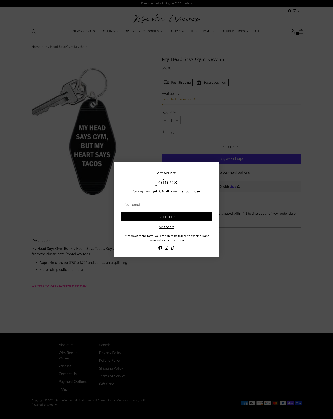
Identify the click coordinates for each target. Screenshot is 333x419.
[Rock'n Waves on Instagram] (166, 249)
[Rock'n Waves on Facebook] (160, 249)
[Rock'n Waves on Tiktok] (172, 249)
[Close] (215, 166)
